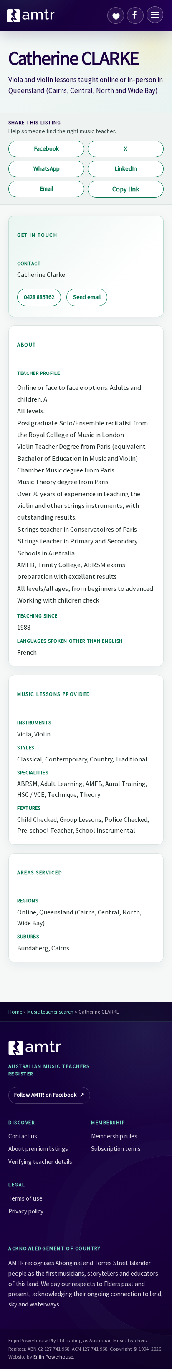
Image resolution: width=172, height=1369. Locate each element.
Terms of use (25, 1198)
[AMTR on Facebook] (135, 15)
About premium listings (38, 1149)
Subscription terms (116, 1149)
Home (15, 1011)
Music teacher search (50, 1011)
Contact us (22, 1136)
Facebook (46, 148)
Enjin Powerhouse (53, 1357)
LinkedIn (125, 168)
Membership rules (114, 1136)
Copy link (125, 189)
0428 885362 (39, 297)
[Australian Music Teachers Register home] (31, 15)
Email (46, 188)
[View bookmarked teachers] (115, 15)
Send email (87, 297)
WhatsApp (46, 168)
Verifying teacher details (40, 1162)
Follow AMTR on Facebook (49, 1094)
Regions (27, 900)
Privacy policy (25, 1211)
